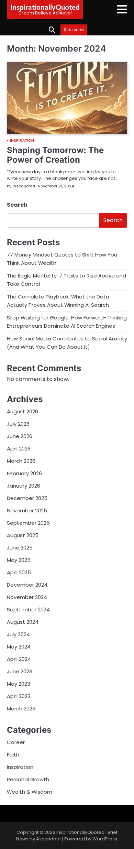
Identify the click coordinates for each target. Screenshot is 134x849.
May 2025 (19, 560)
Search (17, 205)
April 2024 (19, 659)
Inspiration (22, 140)
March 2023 (21, 708)
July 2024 (18, 634)
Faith (13, 754)
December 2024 (27, 584)
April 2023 (19, 696)
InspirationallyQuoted (45, 7)
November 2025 (27, 510)
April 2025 (19, 572)
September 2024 (28, 609)
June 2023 (19, 671)
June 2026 (19, 436)
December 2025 (27, 498)
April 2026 (19, 448)
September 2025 (28, 522)
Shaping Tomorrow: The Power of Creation (55, 155)
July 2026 (18, 423)
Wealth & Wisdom (29, 791)
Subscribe (74, 30)
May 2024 (19, 646)
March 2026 (21, 461)
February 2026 (24, 473)
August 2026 (22, 411)
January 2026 (23, 485)
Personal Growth (28, 779)
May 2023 (18, 683)
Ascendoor (48, 839)
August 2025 (22, 535)
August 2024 (22, 621)
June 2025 (20, 547)
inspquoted (24, 186)
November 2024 (27, 597)
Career (16, 742)
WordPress (104, 839)
